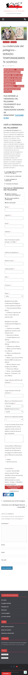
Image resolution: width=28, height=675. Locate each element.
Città (6, 277)
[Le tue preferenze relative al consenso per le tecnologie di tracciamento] (25, 672)
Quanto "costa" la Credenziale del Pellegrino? (13, 194)
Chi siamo (3, 600)
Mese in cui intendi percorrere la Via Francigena (13, 402)
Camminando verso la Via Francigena (14, 501)
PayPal (9, 459)
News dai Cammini (6, 630)
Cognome (8, 215)
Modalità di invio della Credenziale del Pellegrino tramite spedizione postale (13, 303)
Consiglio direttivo (6, 603)
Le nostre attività (5, 616)
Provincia (7, 285)
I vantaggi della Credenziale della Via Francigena (13, 172)
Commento (5, 523)
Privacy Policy (9, 468)
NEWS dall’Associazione (7, 626)
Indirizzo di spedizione (11, 252)
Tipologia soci (5, 606)
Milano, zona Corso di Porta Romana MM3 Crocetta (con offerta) (14, 360)
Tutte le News (6, 42)
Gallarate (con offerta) (13, 346)
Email (6, 223)
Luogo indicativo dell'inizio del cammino (13, 381)
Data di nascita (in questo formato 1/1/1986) (12, 241)
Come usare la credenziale (13, 176)
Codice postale (9, 269)
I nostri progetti (5, 613)
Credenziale (13, 42)
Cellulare (7, 231)
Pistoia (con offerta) (12, 369)
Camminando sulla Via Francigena (14, 11)
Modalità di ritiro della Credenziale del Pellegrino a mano (13, 324)
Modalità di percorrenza (12, 409)
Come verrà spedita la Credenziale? (12, 198)
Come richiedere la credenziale (11, 180)
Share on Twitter (8, 494)
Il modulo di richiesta (12, 184)
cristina (13, 65)
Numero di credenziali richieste (14, 417)
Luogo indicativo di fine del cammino (12, 392)
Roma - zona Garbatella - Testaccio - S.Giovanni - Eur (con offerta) (13, 373)
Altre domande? (11, 203)
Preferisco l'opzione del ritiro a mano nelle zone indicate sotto (12, 315)
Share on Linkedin (12, 494)
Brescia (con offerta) (13, 335)
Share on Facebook (4, 494)
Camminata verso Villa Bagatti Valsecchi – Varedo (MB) (13, 506)
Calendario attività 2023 (7, 633)
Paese (7, 293)
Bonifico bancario (12, 462)
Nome (7, 207)
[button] (14, 172)
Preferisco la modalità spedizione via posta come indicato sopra (12, 331)
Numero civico (9, 260)
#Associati (4, 610)
